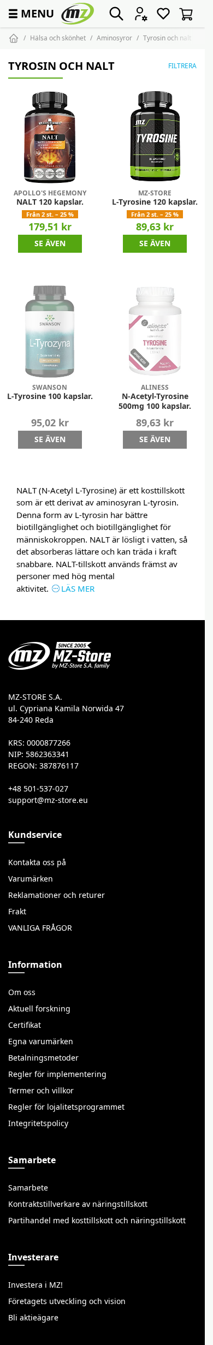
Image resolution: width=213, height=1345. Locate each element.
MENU (30, 13)
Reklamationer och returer (56, 895)
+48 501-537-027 (38, 789)
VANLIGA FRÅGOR (40, 928)
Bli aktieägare (33, 1318)
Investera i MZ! (35, 1285)
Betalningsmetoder (43, 1058)
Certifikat (24, 1025)
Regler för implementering (57, 1074)
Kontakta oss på (37, 862)
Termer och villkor (41, 1090)
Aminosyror (114, 37)
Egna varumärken (40, 1041)
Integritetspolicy (38, 1123)
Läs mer (77, 589)
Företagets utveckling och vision (67, 1301)
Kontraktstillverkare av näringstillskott (77, 1204)
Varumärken (30, 879)
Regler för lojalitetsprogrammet (66, 1107)
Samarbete (28, 1188)
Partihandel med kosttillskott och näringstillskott (97, 1220)
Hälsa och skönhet (58, 37)
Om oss (22, 992)
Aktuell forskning (39, 1009)
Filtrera (182, 65)
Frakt (17, 911)
